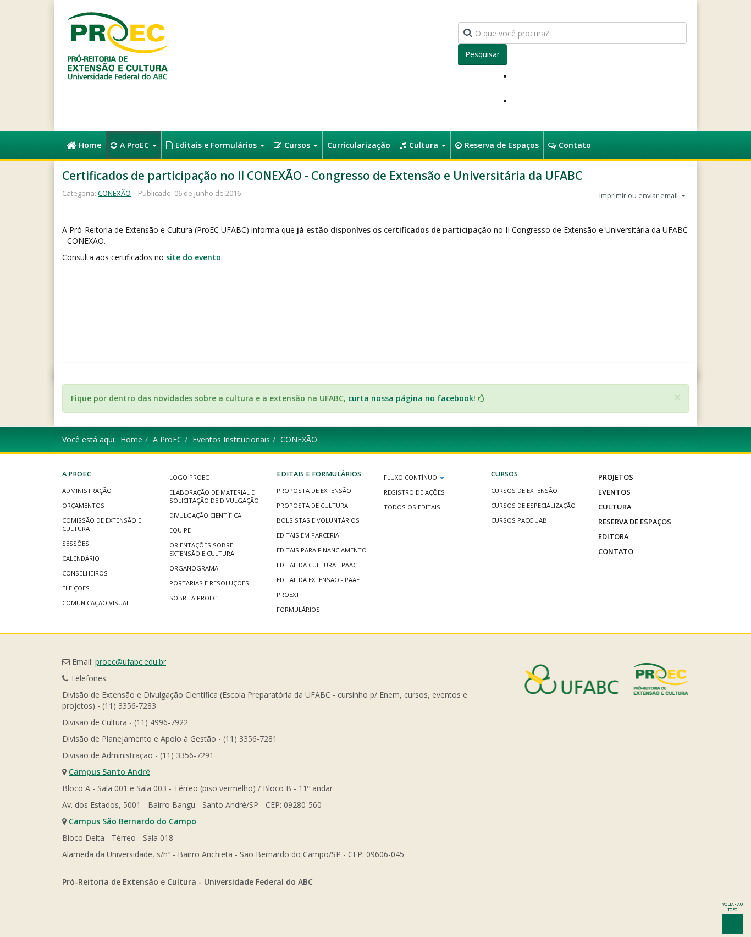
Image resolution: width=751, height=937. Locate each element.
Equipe (180, 530)
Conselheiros (85, 573)
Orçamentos (83, 505)
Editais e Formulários (217, 145)
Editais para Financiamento (322, 550)
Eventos (614, 492)
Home (90, 145)
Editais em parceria (308, 535)
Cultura (424, 145)
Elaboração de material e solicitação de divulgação (214, 496)
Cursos (298, 145)
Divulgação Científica (205, 515)
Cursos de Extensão (524, 490)
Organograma (193, 568)
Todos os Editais (412, 507)
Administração (87, 490)
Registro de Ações (414, 492)
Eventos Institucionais (231, 439)
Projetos (615, 477)
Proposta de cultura (312, 505)
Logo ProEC (189, 477)
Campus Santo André (109, 771)
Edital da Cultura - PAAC (317, 565)
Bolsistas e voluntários (318, 520)
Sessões (75, 543)
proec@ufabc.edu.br (130, 661)
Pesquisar (482, 54)
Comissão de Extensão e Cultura (101, 524)
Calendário (81, 558)
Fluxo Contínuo (411, 477)
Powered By (606, 679)
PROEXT (288, 594)
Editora (613, 536)
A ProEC (135, 145)
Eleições (76, 588)
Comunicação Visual (96, 603)
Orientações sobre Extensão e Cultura (201, 549)
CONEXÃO (114, 193)
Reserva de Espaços (502, 145)
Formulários (298, 609)
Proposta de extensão (314, 490)
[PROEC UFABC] (117, 45)
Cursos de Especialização (533, 505)
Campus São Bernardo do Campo (132, 821)
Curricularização (358, 145)
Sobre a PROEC (193, 598)
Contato (575, 145)
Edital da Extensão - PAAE (318, 580)
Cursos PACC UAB (519, 520)
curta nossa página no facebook (410, 398)
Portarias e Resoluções (209, 583)
